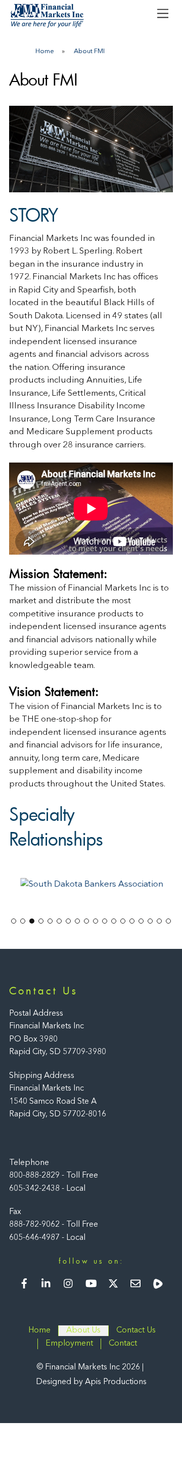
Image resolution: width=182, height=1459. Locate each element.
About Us (83, 1330)
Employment (69, 1343)
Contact (123, 1343)
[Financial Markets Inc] (47, 25)
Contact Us (136, 1330)
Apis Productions (116, 1382)
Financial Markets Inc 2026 (92, 1367)
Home (39, 1330)
